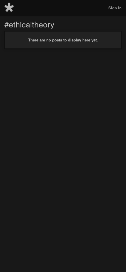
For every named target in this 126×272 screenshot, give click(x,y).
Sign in (115, 8)
